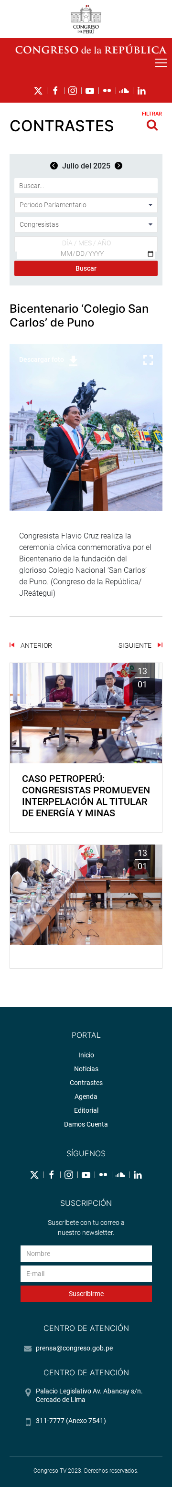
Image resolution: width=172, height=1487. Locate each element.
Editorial (86, 1110)
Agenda (86, 1096)
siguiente (135, 645)
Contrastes (86, 1082)
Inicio (86, 1055)
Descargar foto (41, 359)
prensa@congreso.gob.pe (74, 1348)
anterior (35, 645)
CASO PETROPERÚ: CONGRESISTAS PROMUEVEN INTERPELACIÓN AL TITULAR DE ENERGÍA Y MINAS (86, 796)
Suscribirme (86, 1293)
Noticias (86, 1069)
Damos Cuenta (86, 1124)
